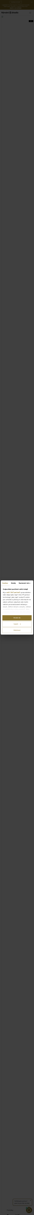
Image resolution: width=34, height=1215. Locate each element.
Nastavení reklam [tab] (25, 583)
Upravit (16, 624)
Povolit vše (17, 618)
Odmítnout (17, 630)
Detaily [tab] (13, 583)
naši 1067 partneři (13, 592)
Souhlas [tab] (5, 583)
